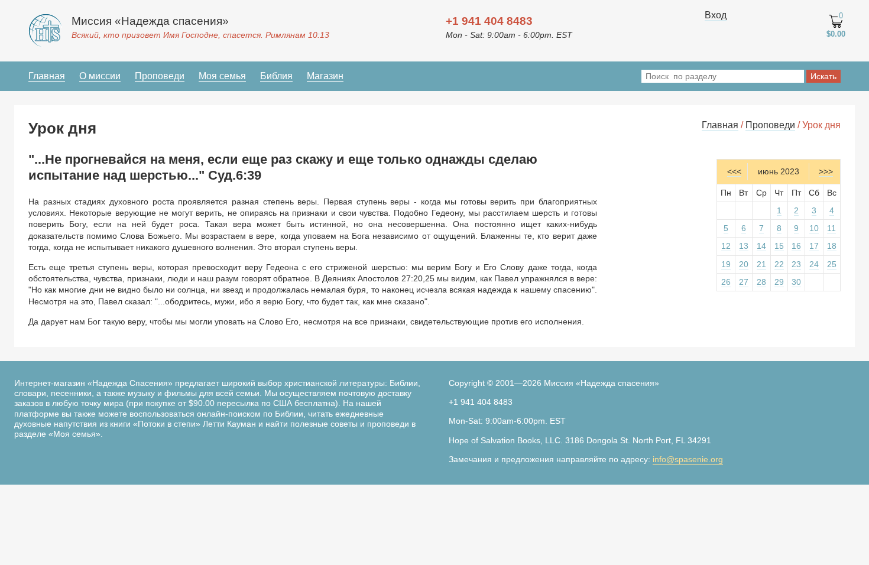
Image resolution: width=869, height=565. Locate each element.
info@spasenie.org (688, 459)
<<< (734, 171)
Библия (276, 76)
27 (743, 282)
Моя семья (222, 76)
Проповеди (159, 76)
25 (831, 264)
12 (726, 246)
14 (761, 246)
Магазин (325, 76)
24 (814, 264)
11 (831, 228)
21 (761, 264)
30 (796, 282)
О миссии (100, 76)
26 (726, 282)
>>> (826, 171)
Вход (716, 15)
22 (779, 264)
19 (726, 264)
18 (831, 246)
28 (761, 282)
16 (796, 246)
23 (796, 264)
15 (779, 246)
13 (743, 246)
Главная (46, 76)
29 (779, 282)
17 (814, 246)
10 (814, 228)
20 (743, 264)
